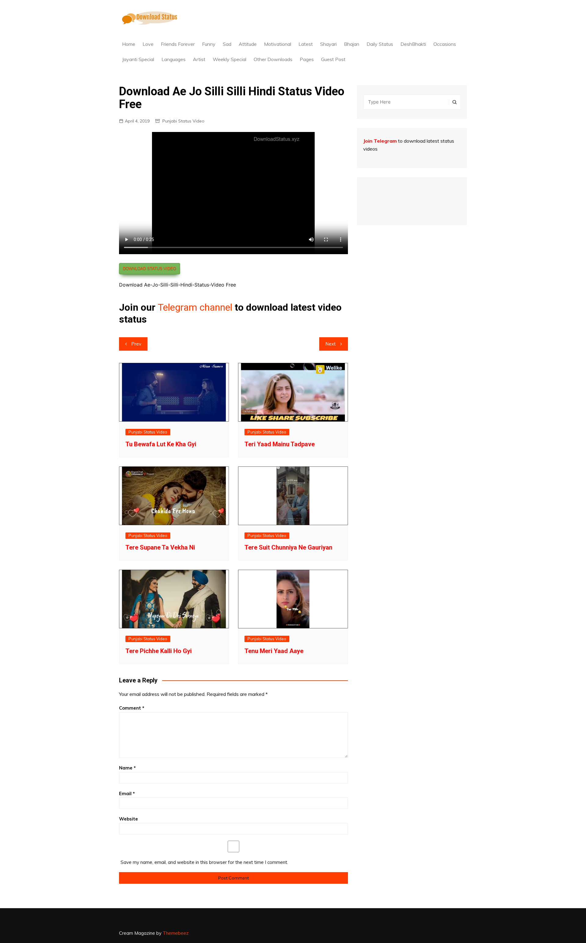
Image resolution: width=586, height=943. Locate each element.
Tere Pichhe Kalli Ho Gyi (158, 651)
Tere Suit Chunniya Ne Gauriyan (288, 547)
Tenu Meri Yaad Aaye (273, 651)
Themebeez (176, 933)
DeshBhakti (413, 44)
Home (128, 44)
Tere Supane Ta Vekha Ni (160, 547)
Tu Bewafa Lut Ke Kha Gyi (160, 444)
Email (127, 793)
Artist (199, 59)
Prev (136, 344)
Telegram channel (195, 307)
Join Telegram (380, 141)
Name (127, 768)
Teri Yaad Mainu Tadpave (279, 444)
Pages (307, 59)
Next (330, 344)
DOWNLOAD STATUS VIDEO (149, 268)
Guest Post (333, 59)
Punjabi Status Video (183, 121)
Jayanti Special (138, 59)
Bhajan (351, 44)
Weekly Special (229, 59)
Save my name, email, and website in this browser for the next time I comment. (204, 862)
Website (128, 819)
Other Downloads (273, 59)
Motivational (277, 44)
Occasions (444, 44)
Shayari (328, 44)
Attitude (248, 44)
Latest (305, 44)
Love (148, 44)
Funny (208, 44)
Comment (131, 708)
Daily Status (380, 44)
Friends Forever (178, 44)
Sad (227, 44)
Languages (173, 59)
